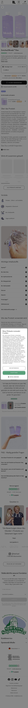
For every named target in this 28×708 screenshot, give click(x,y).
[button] (14, 377)
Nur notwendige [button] (14, 368)
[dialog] (14, 354)
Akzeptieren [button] (14, 372)
